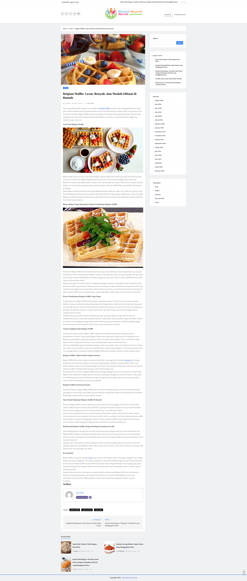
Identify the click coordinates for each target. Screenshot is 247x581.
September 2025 (160, 143)
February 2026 (160, 124)
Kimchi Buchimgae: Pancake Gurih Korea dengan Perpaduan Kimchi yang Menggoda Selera (85, 562)
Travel (157, 202)
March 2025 (159, 167)
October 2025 (159, 140)
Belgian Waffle (75, 510)
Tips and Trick (159, 198)
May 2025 (158, 159)
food (90, 458)
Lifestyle (158, 195)
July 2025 (158, 151)
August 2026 (159, 100)
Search (155, 38)
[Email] (90, 497)
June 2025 (158, 155)
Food (65, 88)
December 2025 (160, 132)
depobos (127, 360)
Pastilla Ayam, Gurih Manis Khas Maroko (165, 2)
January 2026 (159, 128)
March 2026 (159, 120)
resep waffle (98, 510)
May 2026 (158, 112)
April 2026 (158, 116)
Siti (75, 569)
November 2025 (160, 136)
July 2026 (158, 104)
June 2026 (158, 108)
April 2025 (158, 163)
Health (157, 191)
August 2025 (159, 147)
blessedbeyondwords (129, 577)
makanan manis (87, 510)
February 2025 (160, 171)
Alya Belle (67, 103)
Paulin (76, 551)
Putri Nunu (121, 551)
